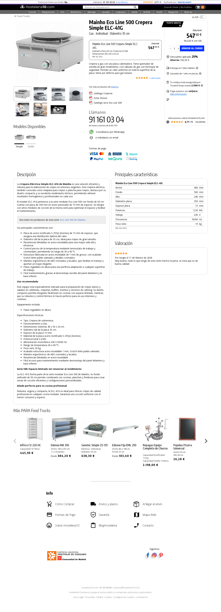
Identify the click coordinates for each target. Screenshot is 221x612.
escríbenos (122, 2)
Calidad (99, 597)
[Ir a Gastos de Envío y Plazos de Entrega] (179, 25)
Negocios (173, 12)
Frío (63, 12)
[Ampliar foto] (50, 83)
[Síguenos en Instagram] (154, 558)
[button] (206, 441)
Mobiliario (76, 12)
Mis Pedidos (186, 7)
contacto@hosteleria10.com (126, 587)
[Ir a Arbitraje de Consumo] (67, 560)
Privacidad (90, 597)
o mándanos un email (106, 137)
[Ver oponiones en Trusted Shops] (184, 2)
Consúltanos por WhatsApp (110, 131)
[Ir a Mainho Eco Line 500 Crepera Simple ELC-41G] (19, 143)
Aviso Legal (78, 597)
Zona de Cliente (171, 7)
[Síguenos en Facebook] (148, 558)
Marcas (188, 12)
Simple (19, 146)
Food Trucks (23, 16)
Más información (178, 94)
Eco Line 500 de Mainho (72, 219)
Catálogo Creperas (103, 93)
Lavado (106, 12)
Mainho (115, 86)
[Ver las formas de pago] (113, 159)
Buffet (147, 12)
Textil (159, 12)
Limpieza (120, 12)
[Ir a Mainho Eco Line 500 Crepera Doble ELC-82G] (31, 143)
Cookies (108, 597)
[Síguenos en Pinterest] (161, 558)
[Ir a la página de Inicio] (37, 8)
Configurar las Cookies (123, 597)
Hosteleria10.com (90, 587)
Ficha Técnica (100, 98)
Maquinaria (48, 12)
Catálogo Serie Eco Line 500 (108, 102)
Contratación (142, 597)
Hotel (134, 12)
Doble (31, 146)
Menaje (92, 12)
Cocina (32, 12)
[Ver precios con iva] (202, 17)
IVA (195, 17)
